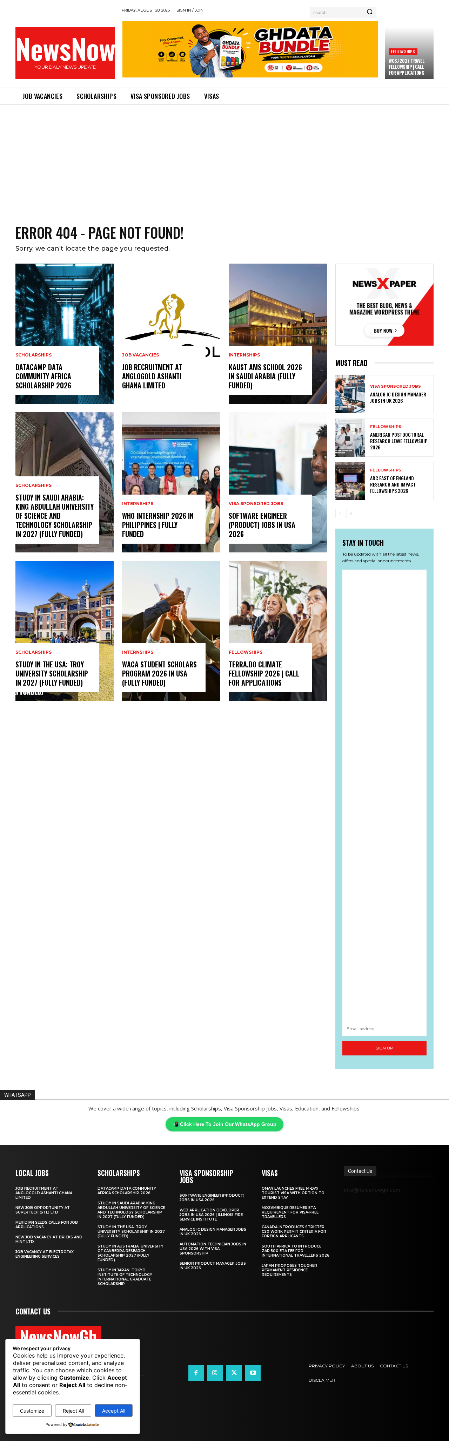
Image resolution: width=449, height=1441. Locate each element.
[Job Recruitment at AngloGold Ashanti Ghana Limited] (171, 334)
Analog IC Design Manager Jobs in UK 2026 (398, 397)
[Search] (369, 12)
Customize (32, 1411)
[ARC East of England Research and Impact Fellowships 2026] (350, 481)
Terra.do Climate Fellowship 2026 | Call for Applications (264, 673)
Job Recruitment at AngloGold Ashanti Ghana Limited (152, 376)
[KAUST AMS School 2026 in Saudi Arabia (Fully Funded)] (278, 334)
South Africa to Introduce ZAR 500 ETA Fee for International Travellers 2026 (295, 1251)
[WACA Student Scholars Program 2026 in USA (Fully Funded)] (171, 631)
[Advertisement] (224, 157)
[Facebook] (196, 1373)
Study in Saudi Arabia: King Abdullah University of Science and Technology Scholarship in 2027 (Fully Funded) (54, 515)
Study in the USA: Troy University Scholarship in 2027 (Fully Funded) (51, 673)
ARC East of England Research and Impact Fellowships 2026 (393, 484)
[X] (234, 1373)
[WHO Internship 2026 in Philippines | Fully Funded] (171, 482)
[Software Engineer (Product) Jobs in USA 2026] (278, 482)
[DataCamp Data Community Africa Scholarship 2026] (64, 334)
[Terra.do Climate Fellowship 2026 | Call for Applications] (278, 631)
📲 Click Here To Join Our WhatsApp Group (224, 1124)
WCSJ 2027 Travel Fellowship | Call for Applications (406, 66)
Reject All (73, 1411)
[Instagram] (215, 1373)
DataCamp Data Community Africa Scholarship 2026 (43, 376)
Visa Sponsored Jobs (256, 504)
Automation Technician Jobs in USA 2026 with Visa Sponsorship (213, 1249)
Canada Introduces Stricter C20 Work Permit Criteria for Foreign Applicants (294, 1231)
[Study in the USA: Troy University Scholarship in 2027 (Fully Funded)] (64, 631)
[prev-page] (339, 513)
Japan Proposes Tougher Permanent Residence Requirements (289, 1270)
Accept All (113, 1411)
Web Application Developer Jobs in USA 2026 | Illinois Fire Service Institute (211, 1215)
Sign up (384, 1048)
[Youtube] (253, 1373)
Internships (137, 504)
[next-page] (351, 513)
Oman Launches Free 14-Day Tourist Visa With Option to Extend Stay (293, 1193)
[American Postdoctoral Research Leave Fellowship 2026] (350, 438)
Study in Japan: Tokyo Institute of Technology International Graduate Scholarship (125, 1277)
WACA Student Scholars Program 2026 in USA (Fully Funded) (159, 673)
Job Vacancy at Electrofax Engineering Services (44, 1254)
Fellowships (403, 51)
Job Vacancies (140, 355)
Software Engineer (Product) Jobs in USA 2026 (262, 524)
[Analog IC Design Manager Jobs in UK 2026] (350, 394)
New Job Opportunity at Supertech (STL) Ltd (42, 1210)
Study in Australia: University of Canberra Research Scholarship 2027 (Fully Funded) (130, 1253)
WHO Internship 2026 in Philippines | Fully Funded (158, 524)
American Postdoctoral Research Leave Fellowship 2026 (399, 441)
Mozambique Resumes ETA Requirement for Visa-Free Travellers (290, 1212)
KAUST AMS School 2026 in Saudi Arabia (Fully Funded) (265, 376)
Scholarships (33, 355)
